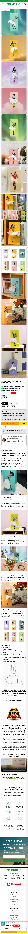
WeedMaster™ (14, 899)
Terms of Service (14, 915)
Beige (8, 406)
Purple (16, 403)
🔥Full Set (13, 406)
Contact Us (14, 904)
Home (14, 894)
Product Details (6, 450)
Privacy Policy (14, 914)
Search (14, 911)
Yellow (11, 403)
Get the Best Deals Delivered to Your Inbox (14, 845)
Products (14, 896)
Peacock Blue (4, 403)
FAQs (14, 912)
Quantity (3, 395)
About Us (14, 901)
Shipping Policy (14, 919)
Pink (20, 403)
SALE (14, 906)
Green (3, 406)
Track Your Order (14, 903)
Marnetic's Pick (5, 10)
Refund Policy (14, 917)
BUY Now (23, 423)
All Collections (14, 898)
